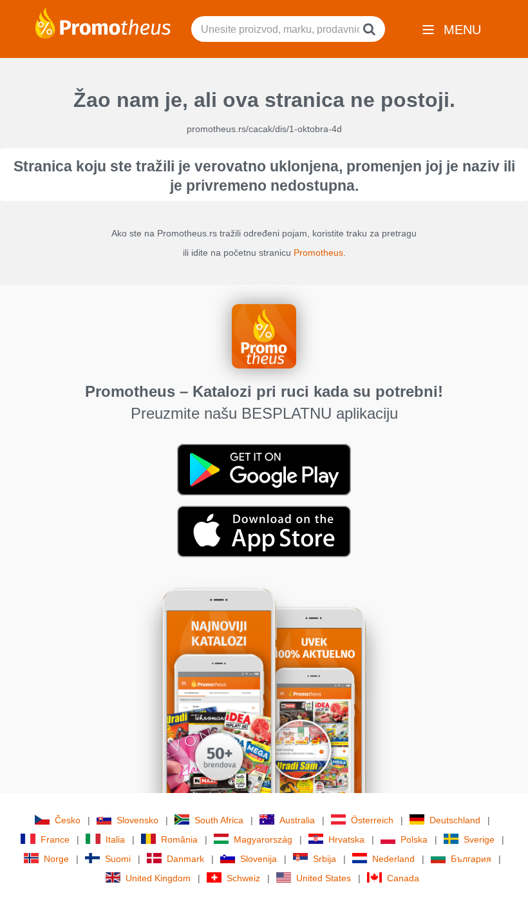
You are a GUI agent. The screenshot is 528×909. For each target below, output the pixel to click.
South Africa (218, 820)
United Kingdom (158, 878)
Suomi (118, 859)
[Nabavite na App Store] (264, 531)
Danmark (185, 859)
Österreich (372, 820)
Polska (414, 839)
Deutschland (454, 820)
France (55, 839)
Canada (403, 878)
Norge (56, 859)
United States (323, 878)
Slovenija (258, 859)
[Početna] (103, 22)
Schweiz (243, 878)
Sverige (479, 839)
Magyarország (263, 839)
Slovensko (137, 820)
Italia (115, 839)
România (179, 839)
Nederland (393, 859)
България (471, 859)
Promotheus (318, 252)
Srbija (324, 859)
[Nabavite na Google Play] (264, 469)
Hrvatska (346, 839)
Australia (297, 820)
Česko (67, 820)
